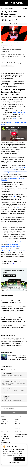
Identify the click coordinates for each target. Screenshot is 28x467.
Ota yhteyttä (4, 421)
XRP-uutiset (4, 434)
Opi (16, 421)
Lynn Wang (16, 42)
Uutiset (17, 419)
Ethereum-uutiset (5, 442)
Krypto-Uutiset (4, 8)
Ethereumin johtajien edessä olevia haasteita (13, 251)
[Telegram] (9, 20)
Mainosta (3, 419)
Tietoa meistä (4, 423)
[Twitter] (6, 20)
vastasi (18, 208)
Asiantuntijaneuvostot (20, 426)
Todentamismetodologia (21, 434)
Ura (2, 426)
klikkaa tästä (11, 263)
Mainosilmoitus (19, 436)
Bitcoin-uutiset (4, 436)
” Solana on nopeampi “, (19, 113)
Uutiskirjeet (18, 428)
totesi (22, 242)
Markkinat (11, 8)
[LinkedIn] (12, 20)
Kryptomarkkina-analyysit (5, 439)
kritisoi (15, 196)
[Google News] (14, 369)
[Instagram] (16, 20)
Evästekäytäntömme (17, 455)
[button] (14, 375)
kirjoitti (14, 118)
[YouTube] (2, 20)
